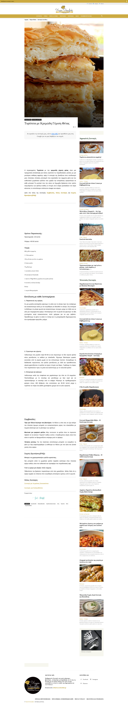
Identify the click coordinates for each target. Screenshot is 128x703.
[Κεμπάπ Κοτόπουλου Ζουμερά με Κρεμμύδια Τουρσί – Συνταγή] (92, 366)
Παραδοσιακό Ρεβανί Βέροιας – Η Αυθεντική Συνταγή (91, 456)
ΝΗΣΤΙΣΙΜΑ (63, 16)
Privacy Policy (80, 699)
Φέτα (67, 503)
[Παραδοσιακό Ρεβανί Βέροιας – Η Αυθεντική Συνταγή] (92, 468)
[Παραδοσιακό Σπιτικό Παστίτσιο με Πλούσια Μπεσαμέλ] (92, 297)
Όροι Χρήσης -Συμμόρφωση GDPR (62, 699)
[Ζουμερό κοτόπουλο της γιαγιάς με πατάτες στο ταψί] (92, 573)
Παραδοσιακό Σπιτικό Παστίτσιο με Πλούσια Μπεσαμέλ (91, 285)
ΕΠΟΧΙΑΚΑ (71, 16)
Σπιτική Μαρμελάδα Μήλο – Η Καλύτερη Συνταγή (90, 421)
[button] (102, 16)
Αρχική (26, 19)
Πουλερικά (82, 377)
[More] (52, 514)
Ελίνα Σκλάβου (83, 308)
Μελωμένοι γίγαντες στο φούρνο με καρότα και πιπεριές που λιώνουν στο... (91, 525)
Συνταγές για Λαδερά (84, 209)
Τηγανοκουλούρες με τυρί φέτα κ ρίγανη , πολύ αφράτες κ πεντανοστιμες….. (91, 267)
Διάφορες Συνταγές (84, 263)
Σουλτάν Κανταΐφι (86, 239)
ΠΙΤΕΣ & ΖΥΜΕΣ (53, 16)
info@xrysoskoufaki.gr (59, 687)
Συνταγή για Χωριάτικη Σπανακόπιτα (36, 483)
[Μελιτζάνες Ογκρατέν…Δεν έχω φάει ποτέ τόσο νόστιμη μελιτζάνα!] (92, 201)
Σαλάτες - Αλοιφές (84, 181)
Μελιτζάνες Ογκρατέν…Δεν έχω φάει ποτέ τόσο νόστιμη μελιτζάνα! (91, 212)
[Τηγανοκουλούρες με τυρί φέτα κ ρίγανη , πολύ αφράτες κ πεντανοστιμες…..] (92, 255)
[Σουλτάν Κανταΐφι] (92, 229)
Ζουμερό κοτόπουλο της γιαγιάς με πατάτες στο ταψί (91, 561)
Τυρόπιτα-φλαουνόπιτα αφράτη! (90, 157)
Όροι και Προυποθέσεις (42, 699)
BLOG (77, 16)
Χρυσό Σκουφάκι (30, 701)
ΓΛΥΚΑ (45, 16)
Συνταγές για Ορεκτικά (84, 514)
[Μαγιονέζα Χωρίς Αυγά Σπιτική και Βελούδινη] (92, 608)
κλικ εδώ (54, 134)
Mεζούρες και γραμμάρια (95, 699)
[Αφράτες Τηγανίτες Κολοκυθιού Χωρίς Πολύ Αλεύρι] (92, 503)
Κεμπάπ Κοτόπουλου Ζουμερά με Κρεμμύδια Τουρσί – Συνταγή (91, 354)
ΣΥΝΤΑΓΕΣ (39, 16)
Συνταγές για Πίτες (36, 119)
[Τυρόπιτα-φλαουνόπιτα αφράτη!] (92, 147)
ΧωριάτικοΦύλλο (28, 505)
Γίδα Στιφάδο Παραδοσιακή (89, 387)
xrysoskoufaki (33, 503)
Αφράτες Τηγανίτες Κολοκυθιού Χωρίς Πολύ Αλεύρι (90, 491)
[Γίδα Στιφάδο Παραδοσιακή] (92, 398)
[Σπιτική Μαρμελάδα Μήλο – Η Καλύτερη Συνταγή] (92, 433)
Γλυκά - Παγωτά (83, 237)
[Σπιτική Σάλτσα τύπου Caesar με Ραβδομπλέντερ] (92, 173)
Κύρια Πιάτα (33, 19)
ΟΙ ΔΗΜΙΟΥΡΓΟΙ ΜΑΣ (86, 16)
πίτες (58, 503)
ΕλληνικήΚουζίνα (41, 503)
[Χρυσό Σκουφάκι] (64, 10)
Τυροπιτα (63, 503)
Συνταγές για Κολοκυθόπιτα (33, 488)
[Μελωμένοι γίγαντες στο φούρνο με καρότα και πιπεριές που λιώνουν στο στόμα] (92, 538)
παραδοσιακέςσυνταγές (51, 503)
